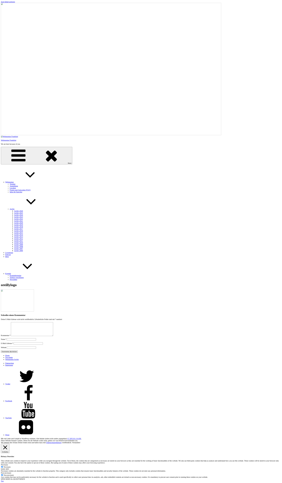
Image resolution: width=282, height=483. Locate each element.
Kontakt (8, 274)
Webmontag (9, 182)
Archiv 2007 (18, 249)
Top (2, 481)
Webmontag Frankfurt (8, 140)
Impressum (9, 365)
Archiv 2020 (18, 223)
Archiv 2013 (18, 237)
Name (3, 339)
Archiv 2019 (18, 225)
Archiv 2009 (18, 245)
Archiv (12, 209)
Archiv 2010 (18, 243)
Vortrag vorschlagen (17, 277)
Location (13, 188)
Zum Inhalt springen (8, 2)
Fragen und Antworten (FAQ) (20, 190)
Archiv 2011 (18, 241)
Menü (69, 163)
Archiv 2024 (18, 215)
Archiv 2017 (18, 229)
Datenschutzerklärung (53, 443)
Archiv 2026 (18, 211)
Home (7, 355)
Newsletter (13, 279)
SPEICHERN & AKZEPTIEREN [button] (13, 479)
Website (3, 347)
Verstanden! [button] (76, 443)
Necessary (7, 467)
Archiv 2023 (18, 217)
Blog (7, 257)
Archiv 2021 (18, 221)
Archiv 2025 (18, 213)
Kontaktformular (15, 276)
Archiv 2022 (18, 219)
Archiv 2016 (18, 231)
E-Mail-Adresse (7, 343)
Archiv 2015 (18, 233)
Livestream (9, 253)
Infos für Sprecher (16, 192)
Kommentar (5, 335)
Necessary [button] (4, 465)
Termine (12, 184)
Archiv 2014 (18, 235)
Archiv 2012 (18, 239)
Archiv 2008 (18, 247)
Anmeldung (14, 186)
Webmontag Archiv (12, 359)
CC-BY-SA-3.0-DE (74, 439)
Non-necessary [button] (6, 473)
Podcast (8, 255)
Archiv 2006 (18, 251)
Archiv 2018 (18, 227)
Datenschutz (9, 363)
